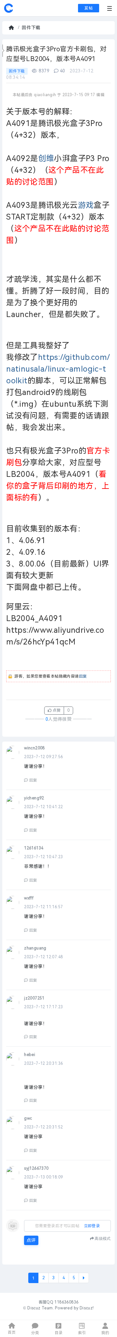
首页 (12, 27)
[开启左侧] (3, 51)
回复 (83, 676)
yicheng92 (34, 798)
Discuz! (87, 1308)
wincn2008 (34, 748)
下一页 (84, 1278)
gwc (28, 1118)
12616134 (33, 848)
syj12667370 (36, 1168)
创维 (46, 158)
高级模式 (103, 1238)
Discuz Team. (40, 1308)
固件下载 (31, 27)
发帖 (88, 8)
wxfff (28, 898)
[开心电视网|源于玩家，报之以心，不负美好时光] (8, 11)
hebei (29, 1054)
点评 (31, 1240)
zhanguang (35, 948)
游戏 (86, 205)
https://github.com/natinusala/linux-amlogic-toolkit (58, 369)
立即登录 (92, 1226)
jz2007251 (34, 998)
